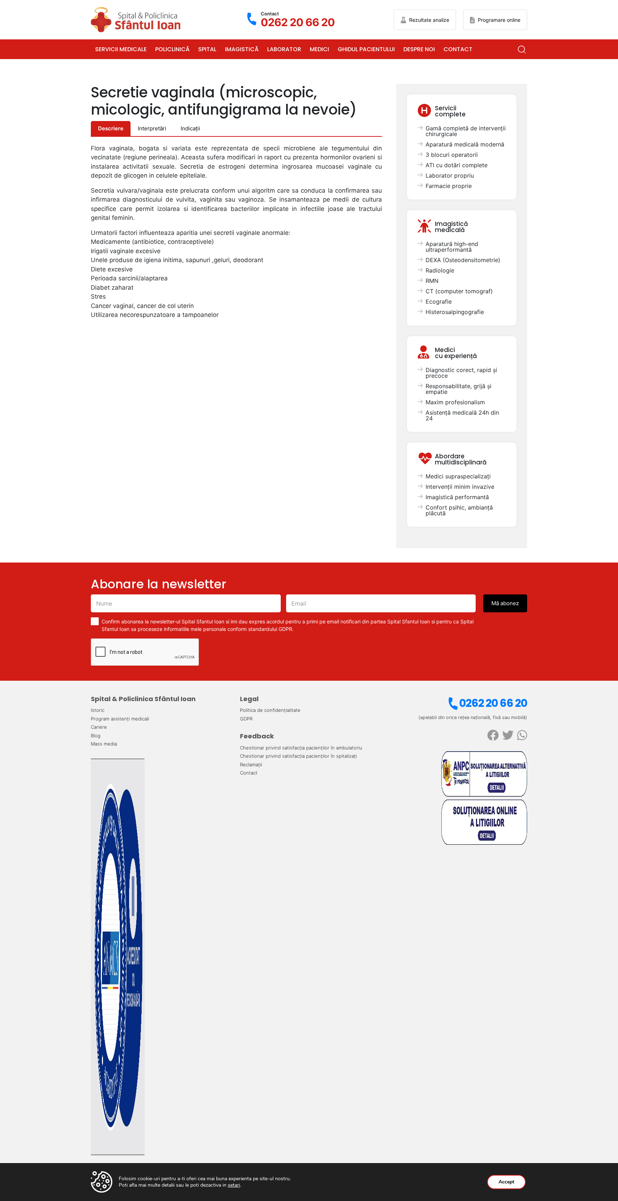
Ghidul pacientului (366, 49)
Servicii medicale (121, 49)
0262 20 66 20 (493, 703)
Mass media (104, 744)
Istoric (97, 710)
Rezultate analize (429, 20)
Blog (95, 735)
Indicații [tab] (190, 128)
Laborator (284, 49)
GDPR (246, 719)
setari (234, 1185)
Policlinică (172, 49)
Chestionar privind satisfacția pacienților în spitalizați (298, 756)
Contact (457, 49)
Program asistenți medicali (120, 719)
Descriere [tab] (110, 128)
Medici (319, 49)
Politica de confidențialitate (270, 710)
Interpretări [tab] (152, 128)
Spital (207, 49)
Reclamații (251, 764)
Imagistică (242, 49)
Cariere (99, 727)
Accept (506, 1181)
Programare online (499, 20)
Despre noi (419, 49)
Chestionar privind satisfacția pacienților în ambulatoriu (301, 748)
